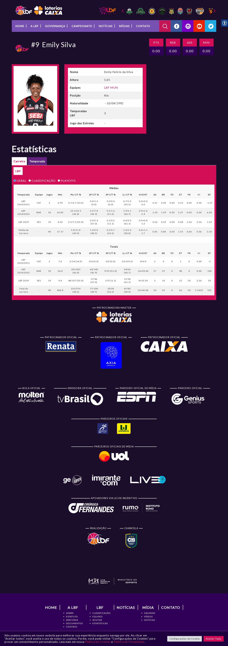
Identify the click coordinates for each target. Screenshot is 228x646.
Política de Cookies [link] (98, 641)
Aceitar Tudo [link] (213, 638)
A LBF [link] (35, 26)
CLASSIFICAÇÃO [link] (101, 613)
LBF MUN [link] (111, 87)
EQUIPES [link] (97, 616)
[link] (38, 10)
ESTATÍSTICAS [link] (100, 623)
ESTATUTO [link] (72, 616)
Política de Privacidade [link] (129, 641)
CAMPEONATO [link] (82, 26)
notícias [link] (106, 26)
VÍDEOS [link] (148, 616)
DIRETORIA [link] (72, 620)
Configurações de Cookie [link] (184, 638)
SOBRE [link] (70, 613)
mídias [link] (124, 26)
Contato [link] (143, 26)
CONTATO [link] (71, 626)
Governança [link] (55, 26)
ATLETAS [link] (97, 620)
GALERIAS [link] (149, 613)
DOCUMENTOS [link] (74, 623)
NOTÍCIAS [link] (149, 620)
